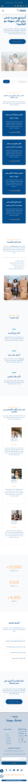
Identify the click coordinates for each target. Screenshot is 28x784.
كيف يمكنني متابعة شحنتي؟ (18, 658)
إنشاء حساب (8, 741)
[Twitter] (18, 770)
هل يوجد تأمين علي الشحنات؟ (17, 652)
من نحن (7, 735)
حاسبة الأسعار (8, 743)
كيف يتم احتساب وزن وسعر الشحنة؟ (16, 646)
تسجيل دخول (8, 739)
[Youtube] (14, 770)
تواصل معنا (8, 737)
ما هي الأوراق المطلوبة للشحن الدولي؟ (15, 641)
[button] (3, 11)
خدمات (7, 733)
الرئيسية (7, 731)
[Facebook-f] (6, 770)
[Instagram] (10, 770)
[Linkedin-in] (21, 770)
